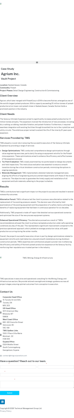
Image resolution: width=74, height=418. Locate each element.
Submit (9, 393)
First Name (4, 364)
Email (2, 372)
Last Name (42, 364)
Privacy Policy (5, 411)
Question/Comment (7, 379)
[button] (37, 62)
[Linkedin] (2, 401)
